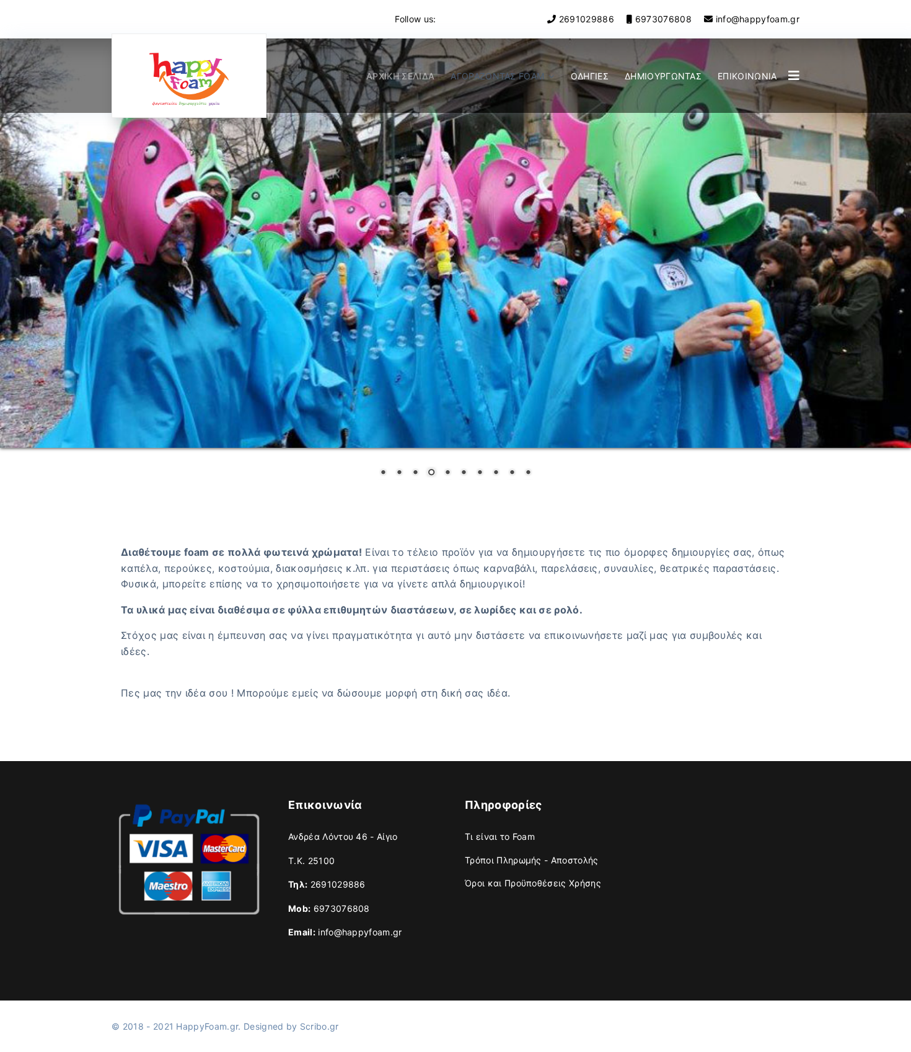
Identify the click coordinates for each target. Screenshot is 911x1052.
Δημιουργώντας (663, 76)
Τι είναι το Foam (500, 836)
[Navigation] (793, 75)
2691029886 (586, 19)
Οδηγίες (590, 76)
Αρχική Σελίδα (400, 76)
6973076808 (663, 19)
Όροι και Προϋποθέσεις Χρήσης (533, 883)
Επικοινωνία (747, 76)
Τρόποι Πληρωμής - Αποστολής (532, 860)
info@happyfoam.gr (757, 19)
